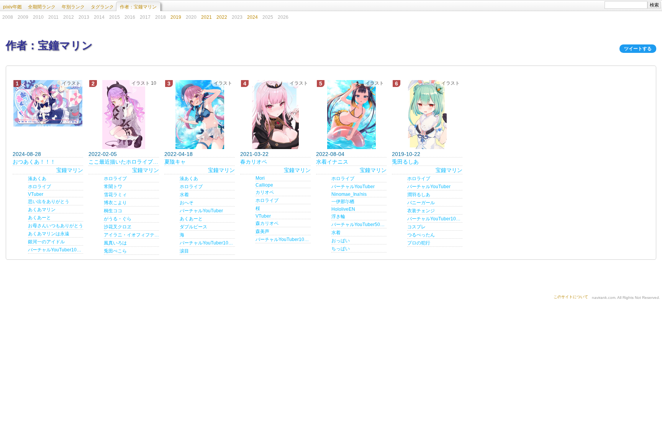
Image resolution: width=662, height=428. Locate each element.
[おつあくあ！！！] (48, 103)
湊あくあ (37, 178)
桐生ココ (113, 210)
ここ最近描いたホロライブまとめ (123, 162)
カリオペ (265, 192)
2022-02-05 (102, 154)
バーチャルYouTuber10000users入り (55, 250)
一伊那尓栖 (342, 201)
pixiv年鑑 (12, 7)
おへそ (186, 202)
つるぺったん (421, 235)
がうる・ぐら (117, 218)
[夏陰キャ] (199, 114)
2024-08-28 (27, 154)
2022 (221, 17)
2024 (252, 17)
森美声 (262, 231)
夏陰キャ (175, 162)
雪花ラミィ (115, 194)
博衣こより (115, 202)
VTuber (35, 194)
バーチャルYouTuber (201, 210)
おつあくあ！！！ (34, 162)
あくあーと (39, 217)
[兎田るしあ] (427, 114)
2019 (175, 17)
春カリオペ (253, 162)
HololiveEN (343, 209)
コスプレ (416, 227)
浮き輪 (338, 216)
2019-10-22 (406, 154)
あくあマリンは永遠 (48, 233)
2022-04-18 (178, 154)
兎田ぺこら (115, 251)
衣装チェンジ (421, 210)
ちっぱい (340, 248)
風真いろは (115, 243)
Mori (260, 178)
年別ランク (73, 7)
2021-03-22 (254, 154)
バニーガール (421, 202)
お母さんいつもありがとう (55, 225)
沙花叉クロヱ (117, 227)
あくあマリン (42, 209)
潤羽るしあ (418, 194)
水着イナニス (332, 162)
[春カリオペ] (275, 114)
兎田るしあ (405, 162)
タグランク (102, 7)
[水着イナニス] (351, 114)
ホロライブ (39, 186)
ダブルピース (193, 227)
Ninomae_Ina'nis (349, 194)
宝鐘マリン (69, 170)
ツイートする (638, 48)
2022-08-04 (330, 154)
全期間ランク (42, 7)
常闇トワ (113, 186)
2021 (206, 17)
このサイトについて (571, 297)
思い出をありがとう (48, 201)
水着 (184, 194)
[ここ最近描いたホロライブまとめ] (123, 114)
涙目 (184, 251)
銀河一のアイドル (46, 241)
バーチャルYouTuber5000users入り (359, 224)
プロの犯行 (418, 243)
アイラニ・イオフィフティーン (131, 235)
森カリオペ (267, 223)
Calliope (264, 185)
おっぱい (340, 240)
